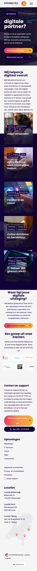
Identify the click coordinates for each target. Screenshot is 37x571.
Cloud (6, 451)
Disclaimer (8, 475)
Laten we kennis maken (16, 326)
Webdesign (8, 444)
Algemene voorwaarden (13, 467)
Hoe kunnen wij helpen (15, 50)
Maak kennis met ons (15, 57)
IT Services (8, 447)
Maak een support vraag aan (17, 420)
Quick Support (12, 479)
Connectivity (9, 459)
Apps (6, 455)
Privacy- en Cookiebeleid (14, 471)
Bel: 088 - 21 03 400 (21, 429)
